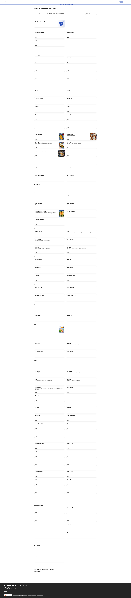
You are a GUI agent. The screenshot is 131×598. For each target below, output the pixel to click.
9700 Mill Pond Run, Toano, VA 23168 (10, 588)
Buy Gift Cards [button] (114, 1)
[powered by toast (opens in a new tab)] (8, 595)
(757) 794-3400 (7, 587)
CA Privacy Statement (32, 595)
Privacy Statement (23, 595)
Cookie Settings (40, 595)
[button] (36, 13)
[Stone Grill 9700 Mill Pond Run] (5, 2)
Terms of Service (16, 595)
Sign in (125, 1)
